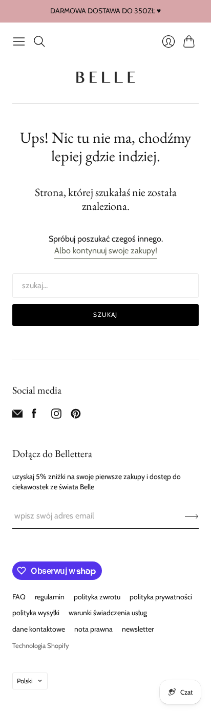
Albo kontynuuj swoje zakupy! (105, 250)
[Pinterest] (76, 416)
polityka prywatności (161, 596)
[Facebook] (34, 416)
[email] (17, 416)
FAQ (19, 596)
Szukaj (105, 314)
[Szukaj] (39, 41)
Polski (25, 681)
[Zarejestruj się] (192, 516)
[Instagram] (56, 416)
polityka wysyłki (35, 612)
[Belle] (105, 78)
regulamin (50, 596)
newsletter (138, 629)
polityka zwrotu (97, 596)
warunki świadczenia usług (108, 612)
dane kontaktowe (38, 629)
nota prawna (93, 629)
